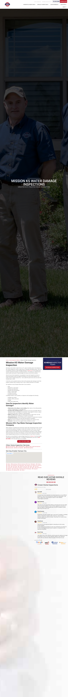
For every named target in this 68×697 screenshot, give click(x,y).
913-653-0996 (56, 1)
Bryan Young (40, 532)
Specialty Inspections (42, 4)
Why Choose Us (37, 1)
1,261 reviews (48, 489)
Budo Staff (40, 491)
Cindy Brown (40, 521)
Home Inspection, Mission (14, 360)
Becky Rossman (41, 511)
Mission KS (30, 370)
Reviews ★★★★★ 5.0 (46, 1)
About (64, 7)
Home (7, 360)
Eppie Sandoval (41, 501)
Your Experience (54, 4)
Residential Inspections (29, 4)
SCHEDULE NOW (63, 1)
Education (63, 4)
